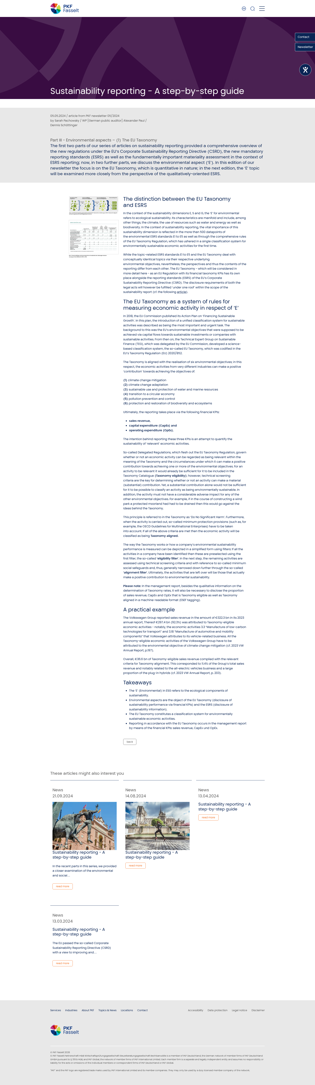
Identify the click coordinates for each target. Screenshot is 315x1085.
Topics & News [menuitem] (107, 1010)
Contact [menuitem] (142, 1010)
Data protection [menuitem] (218, 1010)
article (181, 292)
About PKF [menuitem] (88, 1010)
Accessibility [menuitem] (195, 1010)
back (130, 742)
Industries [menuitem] (71, 1010)
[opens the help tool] (305, 70)
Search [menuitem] (252, 8)
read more (62, 886)
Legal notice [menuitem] (239, 1010)
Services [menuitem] (55, 1010)
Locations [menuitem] (127, 1010)
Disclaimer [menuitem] (258, 1010)
